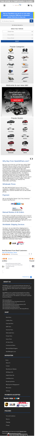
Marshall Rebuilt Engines (12, 348)
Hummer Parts (9, 329)
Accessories (25, 53)
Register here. (23, 431)
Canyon (25, 124)
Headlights (25, 67)
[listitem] (15, 266)
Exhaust (10, 67)
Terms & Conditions (10, 416)
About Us (8, 363)
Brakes (25, 60)
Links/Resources (10, 378)
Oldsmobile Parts (10, 333)
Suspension (25, 74)
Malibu (25, 138)
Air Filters (11, 53)
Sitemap (8, 391)
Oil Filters (11, 74)
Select (17, 41)
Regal (10, 145)
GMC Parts (8, 326)
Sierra (25, 145)
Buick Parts (8, 317)
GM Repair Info (9, 372)
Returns (8, 419)
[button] (29, 254)
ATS (11, 124)
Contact (8, 366)
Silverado (11, 152)
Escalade (10, 138)
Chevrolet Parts (9, 323)
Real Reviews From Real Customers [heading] (14, 250)
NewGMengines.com (11, 351)
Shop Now (17, 100)
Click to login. (5, 431)
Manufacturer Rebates (11, 369)
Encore (25, 131)
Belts (10, 60)
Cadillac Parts (9, 320)
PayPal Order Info (10, 375)
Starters (10, 81)
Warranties (8, 387)
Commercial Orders (10, 345)
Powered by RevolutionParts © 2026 (11, 433)
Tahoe (25, 152)
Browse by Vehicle (10, 381)
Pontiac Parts (9, 336)
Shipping (8, 422)
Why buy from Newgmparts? (13, 384)
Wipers (25, 81)
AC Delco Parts (9, 342)
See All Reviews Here (9, 252)
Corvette (10, 131)
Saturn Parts (9, 339)
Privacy (7, 425)
